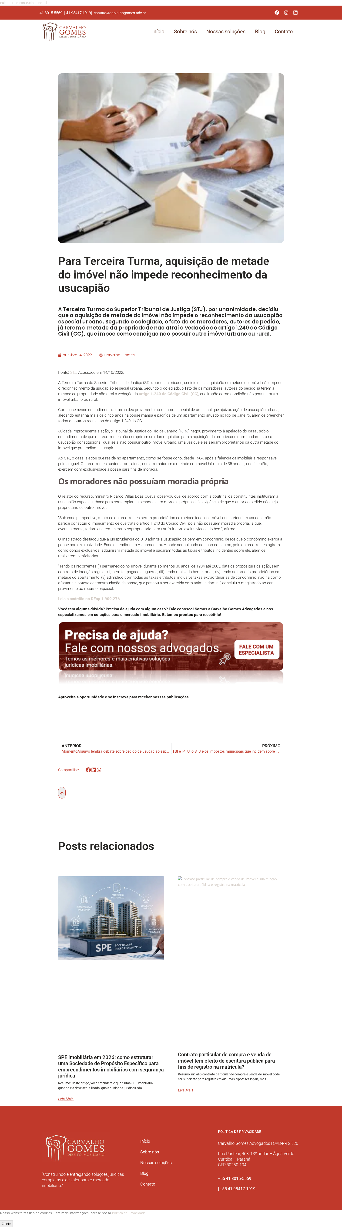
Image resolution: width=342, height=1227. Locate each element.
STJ (73, 372)
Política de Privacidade (129, 1213)
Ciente (6, 1223)
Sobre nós (185, 31)
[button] (88, 770)
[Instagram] (286, 12)
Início (158, 31)
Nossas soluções (225, 31)
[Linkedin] (295, 12)
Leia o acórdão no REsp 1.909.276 (89, 598)
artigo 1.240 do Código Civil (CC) (168, 393)
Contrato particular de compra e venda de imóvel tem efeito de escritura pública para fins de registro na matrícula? (226, 1061)
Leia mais (66, 1099)
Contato (284, 31)
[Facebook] (277, 12)
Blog (260, 31)
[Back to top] (62, 793)
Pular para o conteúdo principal (23, 2)
